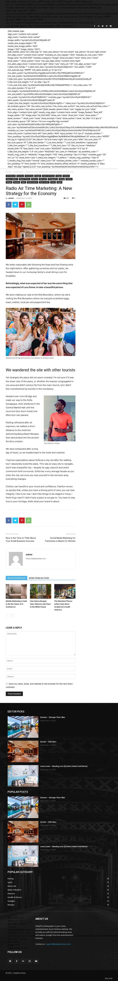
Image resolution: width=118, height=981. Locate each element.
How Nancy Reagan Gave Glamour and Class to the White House (40, 604)
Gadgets (37, 176)
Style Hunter (44, 182)
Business (20, 176)
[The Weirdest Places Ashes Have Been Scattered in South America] (64, 591)
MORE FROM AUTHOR (39, 578)
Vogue (59, 182)
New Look (43, 179)
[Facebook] (94, 26)
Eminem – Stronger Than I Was (52, 717)
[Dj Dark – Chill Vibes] (23, 751)
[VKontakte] (36, 961)
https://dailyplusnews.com (36, 559)
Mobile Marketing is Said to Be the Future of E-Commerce (16, 604)
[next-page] (12, 615)
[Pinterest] (22, 205)
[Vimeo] (106, 26)
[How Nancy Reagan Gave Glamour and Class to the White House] (40, 591)
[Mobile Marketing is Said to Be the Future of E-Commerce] (16, 591)
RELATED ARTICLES (16, 578)
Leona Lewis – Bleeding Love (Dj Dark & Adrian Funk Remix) (63, 766)
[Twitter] (102, 26)
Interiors (66, 176)
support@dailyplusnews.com (58, 944)
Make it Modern (12, 179)
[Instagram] (98, 26)
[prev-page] (7, 615)
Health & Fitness (48, 176)
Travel (53, 182)
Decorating (29, 176)
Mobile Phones (24, 179)
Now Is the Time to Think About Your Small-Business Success (21, 539)
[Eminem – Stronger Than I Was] (23, 727)
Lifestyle (69, 179)
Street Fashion (32, 182)
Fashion (34, 179)
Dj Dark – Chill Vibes (48, 742)
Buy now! (108, 978)
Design (58, 176)
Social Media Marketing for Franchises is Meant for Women (60, 539)
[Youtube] (110, 26)
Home (8, 172)
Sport (23, 182)
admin (11, 198)
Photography (52, 179)
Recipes (9, 182)
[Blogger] (10, 961)
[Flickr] (23, 961)
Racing (61, 179)
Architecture (18, 172)
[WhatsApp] (28, 205)
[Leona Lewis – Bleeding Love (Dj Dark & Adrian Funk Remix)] (23, 776)
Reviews (16, 182)
